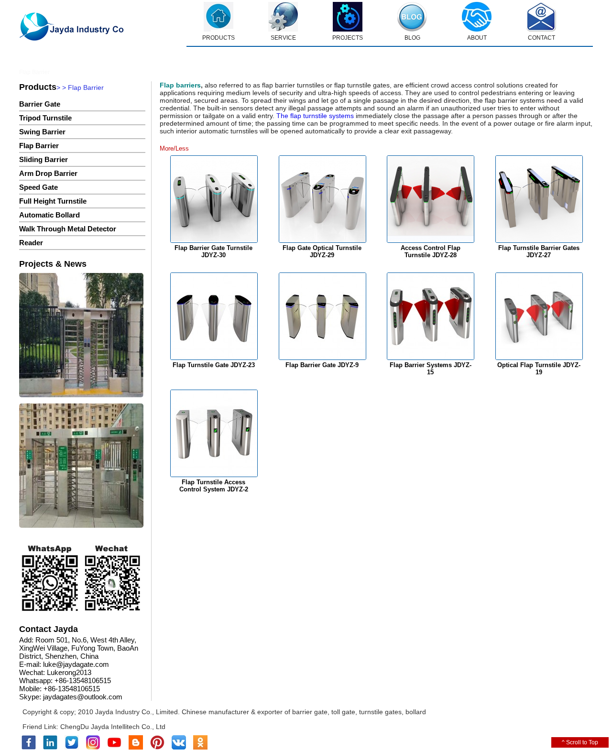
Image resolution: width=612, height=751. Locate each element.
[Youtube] (114, 747)
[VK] (179, 747)
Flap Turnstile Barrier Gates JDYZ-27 (538, 251)
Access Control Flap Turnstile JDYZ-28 (430, 251)
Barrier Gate (39, 104)
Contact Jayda (48, 629)
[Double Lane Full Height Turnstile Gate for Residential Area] (81, 336)
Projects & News (53, 264)
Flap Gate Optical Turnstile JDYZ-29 (322, 251)
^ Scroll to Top (580, 742)
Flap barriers (180, 85)
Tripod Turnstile (45, 118)
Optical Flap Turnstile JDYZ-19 (538, 368)
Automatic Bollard (49, 215)
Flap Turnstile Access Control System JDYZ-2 (213, 486)
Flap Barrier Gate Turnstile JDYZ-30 (213, 251)
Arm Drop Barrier (48, 173)
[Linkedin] (50, 747)
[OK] (200, 747)
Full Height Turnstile (53, 201)
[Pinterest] (157, 747)
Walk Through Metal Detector (67, 229)
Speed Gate (38, 187)
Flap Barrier (39, 145)
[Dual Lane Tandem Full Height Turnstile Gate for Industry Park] (81, 466)
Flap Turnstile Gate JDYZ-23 (214, 365)
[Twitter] (72, 747)
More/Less (174, 148)
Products (37, 87)
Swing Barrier (42, 132)
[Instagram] (93, 747)
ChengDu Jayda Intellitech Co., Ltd (112, 726)
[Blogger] (136, 747)
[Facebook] (29, 747)
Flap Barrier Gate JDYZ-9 (322, 365)
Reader (31, 243)
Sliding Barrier (43, 159)
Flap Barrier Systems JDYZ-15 (430, 368)
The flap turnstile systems (314, 116)
